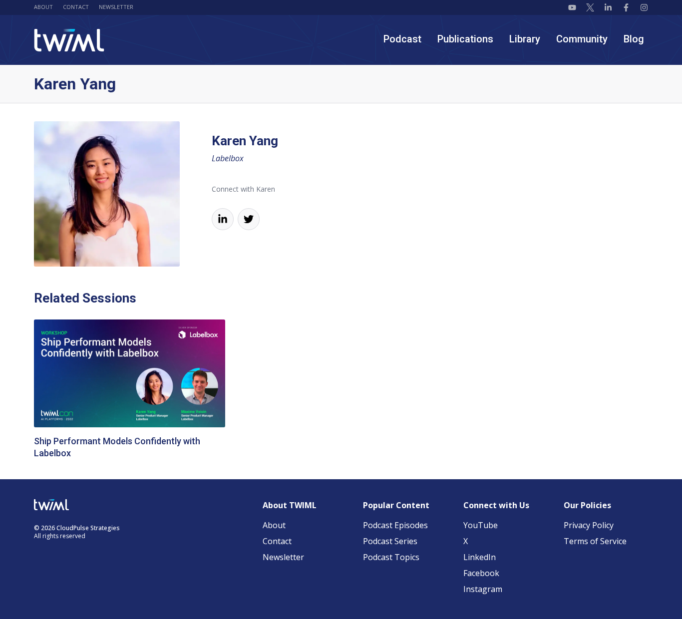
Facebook (481, 573)
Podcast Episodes (395, 525)
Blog (634, 39)
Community (582, 39)
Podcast (402, 39)
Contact (76, 6)
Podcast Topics (391, 557)
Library (524, 39)
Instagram (482, 589)
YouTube (480, 525)
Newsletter (116, 6)
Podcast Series (390, 541)
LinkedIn (479, 557)
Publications (465, 39)
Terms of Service (595, 541)
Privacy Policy (589, 525)
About (43, 6)
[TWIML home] (69, 40)
